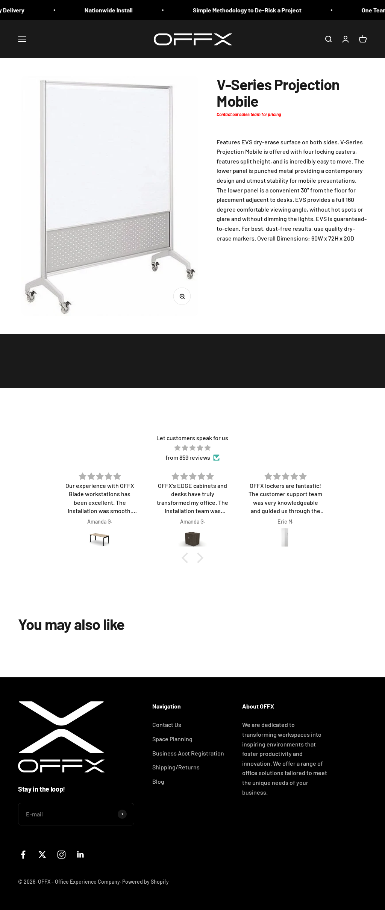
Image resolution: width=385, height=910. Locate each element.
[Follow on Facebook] (23, 854)
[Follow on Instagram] (61, 854)
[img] (192, 448)
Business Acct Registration (188, 753)
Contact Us (166, 724)
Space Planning (172, 738)
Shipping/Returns (176, 767)
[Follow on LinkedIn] (81, 854)
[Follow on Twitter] (42, 854)
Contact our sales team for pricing (249, 114)
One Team (364, 10)
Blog (158, 781)
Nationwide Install (98, 10)
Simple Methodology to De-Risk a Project (236, 10)
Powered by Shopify (145, 881)
